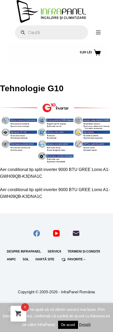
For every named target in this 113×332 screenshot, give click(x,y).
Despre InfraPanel (24, 251)
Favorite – (76, 259)
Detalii (85, 324)
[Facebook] (36, 233)
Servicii (54, 251)
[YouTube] (56, 233)
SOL (26, 259)
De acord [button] (68, 325)
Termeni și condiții (84, 251)
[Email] (76, 233)
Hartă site (44, 259)
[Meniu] (98, 32)
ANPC (11, 259)
